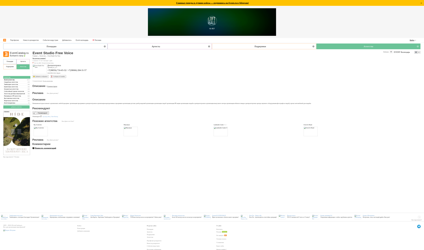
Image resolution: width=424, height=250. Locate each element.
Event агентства (9, 80)
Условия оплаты (221, 239)
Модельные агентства (11, 100)
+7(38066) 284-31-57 (77, 70)
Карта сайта (220, 246)
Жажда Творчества (135, 215)
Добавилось (67, 40)
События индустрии (50, 40)
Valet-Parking (54, 116)
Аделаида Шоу (46, 116)
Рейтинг (386, 52)
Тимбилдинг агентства (11, 84)
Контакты (219, 229)
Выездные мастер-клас (178, 215)
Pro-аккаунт (220, 235)
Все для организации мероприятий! (14, 227)
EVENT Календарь (402, 52)
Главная (35, 56)
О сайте (218, 226)
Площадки (10, 61)
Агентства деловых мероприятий (14, 93)
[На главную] (4, 40)
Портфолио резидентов (154, 241)
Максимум (127, 125)
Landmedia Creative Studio (221, 125)
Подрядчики (10, 66)
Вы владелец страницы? (39, 58)
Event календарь (82, 40)
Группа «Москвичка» (369, 215)
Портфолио (14, 40)
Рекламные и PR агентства (12, 96)
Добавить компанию (83, 231)
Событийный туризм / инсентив (14, 91)
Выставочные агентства (11, 98)
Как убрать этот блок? (68, 121)
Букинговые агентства (11, 87)
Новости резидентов (31, 40)
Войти (412, 40)
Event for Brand (308, 125)
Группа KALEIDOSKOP (219, 215)
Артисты (23, 61)
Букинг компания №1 (326, 215)
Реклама (98, 40)
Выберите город (16, 55)
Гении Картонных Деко (96, 215)
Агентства (23, 66)
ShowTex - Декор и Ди (255, 215)
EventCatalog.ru (19, 52)
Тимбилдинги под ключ (16, 215)
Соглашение (220, 242)
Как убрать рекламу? (53, 93)
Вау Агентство (38, 125)
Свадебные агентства (11, 82)
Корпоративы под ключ (56, 215)
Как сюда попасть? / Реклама (11, 157)
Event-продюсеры (9, 103)
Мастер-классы (291, 215)
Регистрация (81, 228)
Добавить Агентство (16, 107)
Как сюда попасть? (417, 220)
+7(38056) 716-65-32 (56, 70)
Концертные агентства (11, 89)
